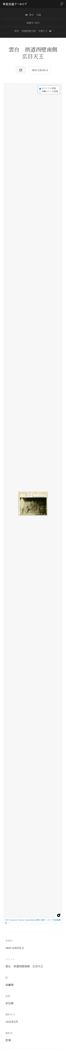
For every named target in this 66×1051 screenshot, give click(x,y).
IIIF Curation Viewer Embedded (20, 919)
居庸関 (9, 985)
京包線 (9, 1003)
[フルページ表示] (8, 100)
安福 (8, 1040)
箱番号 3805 (33, 22)
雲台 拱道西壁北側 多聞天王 (31, 31)
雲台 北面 (35, 14)
